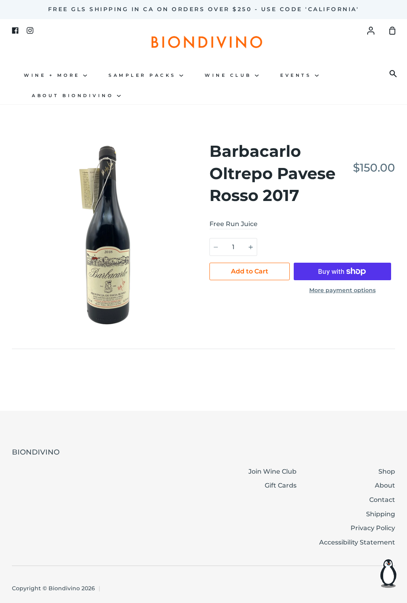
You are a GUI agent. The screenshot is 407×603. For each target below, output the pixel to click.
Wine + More (53, 75)
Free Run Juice (233, 224)
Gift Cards (281, 485)
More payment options (342, 290)
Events (297, 75)
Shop (386, 471)
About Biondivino (74, 95)
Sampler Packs (144, 75)
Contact (382, 499)
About (385, 485)
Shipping (380, 514)
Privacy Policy (373, 528)
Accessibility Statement (357, 542)
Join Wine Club (272, 471)
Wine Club (230, 75)
